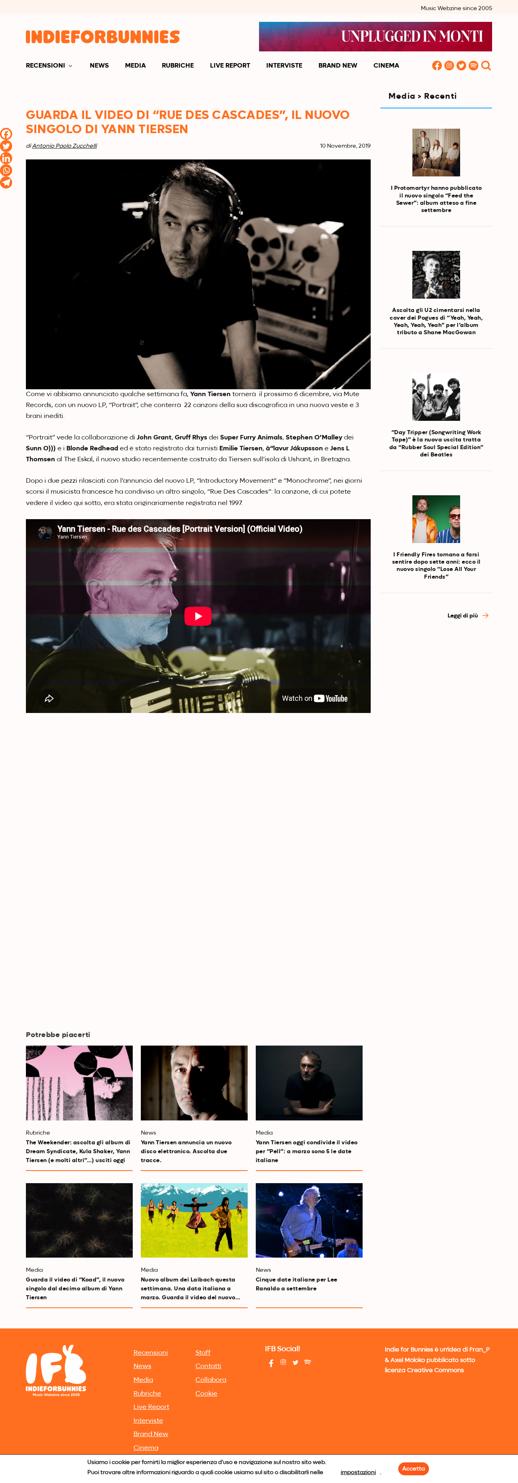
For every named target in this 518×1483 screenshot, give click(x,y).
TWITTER (461, 66)
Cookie (206, 1394)
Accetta (413, 1469)
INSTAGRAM (449, 66)
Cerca (486, 66)
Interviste (284, 66)
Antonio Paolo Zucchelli (64, 146)
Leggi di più (463, 616)
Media (135, 66)
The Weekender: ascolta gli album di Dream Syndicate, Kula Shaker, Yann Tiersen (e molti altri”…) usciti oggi (78, 1151)
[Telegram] (6, 182)
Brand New (337, 66)
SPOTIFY (473, 66)
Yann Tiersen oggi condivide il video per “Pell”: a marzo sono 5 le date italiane (307, 1151)
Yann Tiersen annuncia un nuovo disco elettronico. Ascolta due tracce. (186, 1151)
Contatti (208, 1366)
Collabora (210, 1380)
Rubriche (178, 66)
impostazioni (358, 1472)
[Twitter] (6, 146)
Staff (202, 1353)
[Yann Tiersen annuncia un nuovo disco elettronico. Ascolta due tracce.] (194, 1083)
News (99, 66)
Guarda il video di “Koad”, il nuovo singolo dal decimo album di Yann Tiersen (75, 1289)
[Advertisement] (436, 764)
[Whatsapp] (6, 170)
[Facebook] (6, 134)
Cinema (386, 66)
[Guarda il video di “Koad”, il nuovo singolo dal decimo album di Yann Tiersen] (79, 1220)
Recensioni (45, 66)
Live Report (230, 66)
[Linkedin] (6, 158)
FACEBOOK (437, 66)
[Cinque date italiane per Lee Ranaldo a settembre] (309, 1220)
